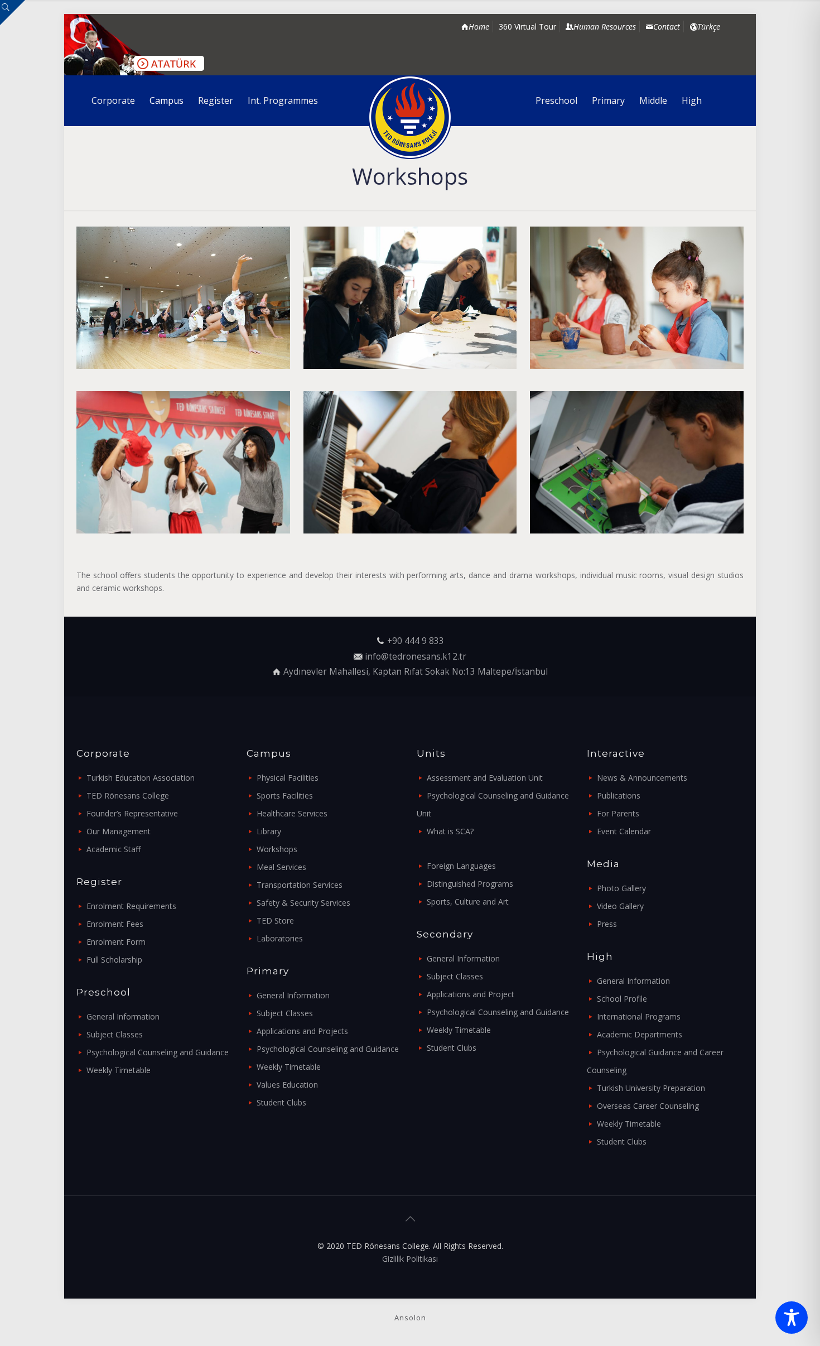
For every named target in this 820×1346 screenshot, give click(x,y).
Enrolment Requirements (131, 906)
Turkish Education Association (140, 777)
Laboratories (280, 938)
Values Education (287, 1084)
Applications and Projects (302, 1031)
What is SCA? (450, 831)
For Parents (618, 813)
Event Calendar (624, 831)
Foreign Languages (461, 866)
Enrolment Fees (114, 924)
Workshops (277, 849)
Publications (618, 795)
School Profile (622, 998)
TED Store (275, 920)
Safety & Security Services (303, 902)
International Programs (639, 1016)
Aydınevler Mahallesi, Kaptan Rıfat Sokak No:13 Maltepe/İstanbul (415, 671)
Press (607, 924)
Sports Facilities (285, 795)
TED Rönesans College (127, 795)
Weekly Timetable (118, 1070)
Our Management (118, 831)
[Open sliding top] (12, 12)
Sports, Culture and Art (468, 901)
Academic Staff (113, 849)
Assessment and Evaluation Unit (485, 777)
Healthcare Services (292, 813)
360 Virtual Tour (527, 26)
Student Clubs (281, 1102)
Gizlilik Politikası (410, 1258)
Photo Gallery (621, 888)
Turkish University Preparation (651, 1088)
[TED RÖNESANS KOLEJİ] (410, 117)
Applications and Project (470, 994)
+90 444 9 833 (415, 641)
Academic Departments (639, 1034)
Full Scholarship (114, 959)
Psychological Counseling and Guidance (157, 1052)
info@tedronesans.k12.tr (415, 656)
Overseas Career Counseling (648, 1105)
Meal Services (281, 867)
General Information (123, 1016)
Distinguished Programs (470, 883)
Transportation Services (300, 884)
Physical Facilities (288, 777)
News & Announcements (642, 777)
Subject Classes (114, 1034)
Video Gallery (620, 906)
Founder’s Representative (132, 813)
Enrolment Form (116, 941)
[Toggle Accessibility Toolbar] (791, 1317)
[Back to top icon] (410, 1218)
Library (269, 831)
